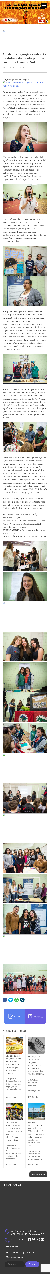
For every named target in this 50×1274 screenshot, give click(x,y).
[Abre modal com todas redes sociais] (22, 1000)
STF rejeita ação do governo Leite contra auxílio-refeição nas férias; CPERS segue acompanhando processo (14, 1064)
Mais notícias (38, 1174)
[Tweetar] (10, 1000)
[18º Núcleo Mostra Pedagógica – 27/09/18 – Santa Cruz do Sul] (25, 85)
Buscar (32, 1264)
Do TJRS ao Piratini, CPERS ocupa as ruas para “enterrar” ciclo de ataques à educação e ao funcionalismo (14, 1131)
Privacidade (12, 1247)
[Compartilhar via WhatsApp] (16, 1000)
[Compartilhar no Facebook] (5, 1000)
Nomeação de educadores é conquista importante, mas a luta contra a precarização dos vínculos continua (36, 1065)
